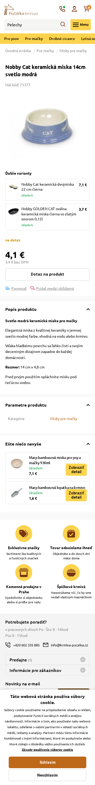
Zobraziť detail (76, 469)
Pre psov (11, 38)
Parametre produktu (25, 405)
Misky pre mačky (73, 50)
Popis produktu (20, 309)
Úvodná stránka (18, 50)
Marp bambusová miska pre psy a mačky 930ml (55, 460)
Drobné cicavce (62, 38)
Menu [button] (84, 25)
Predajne (21, 659)
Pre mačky (34, 38)
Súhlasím (48, 762)
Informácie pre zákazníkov (35, 670)
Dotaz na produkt (47, 274)
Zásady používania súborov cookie (47, 749)
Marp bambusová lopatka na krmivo (57, 487)
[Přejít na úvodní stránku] (20, 9)
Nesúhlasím (47, 775)
